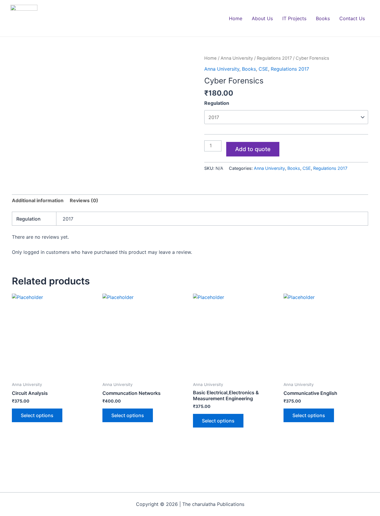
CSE (263, 69)
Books (323, 18)
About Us (262, 18)
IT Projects (294, 18)
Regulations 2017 (274, 58)
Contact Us (352, 18)
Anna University (237, 58)
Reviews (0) (84, 200)
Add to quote (252, 149)
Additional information (38, 200)
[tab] (38, 200)
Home (235, 18)
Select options (37, 415)
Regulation (216, 103)
